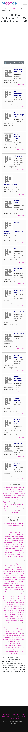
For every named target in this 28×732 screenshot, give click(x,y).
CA (21, 497)
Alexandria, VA (15, 510)
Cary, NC (6, 507)
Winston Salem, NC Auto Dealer (13, 569)
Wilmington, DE (17, 499)
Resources (11, 718)
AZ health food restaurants (11, 487)
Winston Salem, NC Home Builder (14, 630)
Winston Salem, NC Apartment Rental (13, 523)
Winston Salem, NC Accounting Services (13, 560)
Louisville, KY (8, 505)
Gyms (22, 714)
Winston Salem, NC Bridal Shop (14, 649)
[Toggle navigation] (25, 3)
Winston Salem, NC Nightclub (15, 542)
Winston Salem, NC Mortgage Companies (14, 628)
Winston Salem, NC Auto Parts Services (14, 571)
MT (22, 505)
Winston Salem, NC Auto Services (13, 544)
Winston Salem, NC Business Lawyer (13, 608)
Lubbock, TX (20, 508)
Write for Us (21, 716)
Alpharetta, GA (7, 503)
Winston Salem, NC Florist (18, 585)
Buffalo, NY (20, 507)
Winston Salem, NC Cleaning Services (13, 525)
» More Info (20, 85)
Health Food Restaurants (13, 9)
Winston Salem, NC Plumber (11, 527)
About (18, 718)
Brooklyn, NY (13, 507)
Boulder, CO (9, 499)
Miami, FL (14, 501)
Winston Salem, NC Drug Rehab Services (14, 647)
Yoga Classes (15, 714)
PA (5, 508)
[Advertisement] (14, 42)
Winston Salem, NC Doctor (16, 591)
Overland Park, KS (19, 503)
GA (13, 503)
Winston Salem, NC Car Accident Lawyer (14, 610)
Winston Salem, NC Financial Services (13, 631)
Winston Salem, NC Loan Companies (13, 633)
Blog (9, 714)
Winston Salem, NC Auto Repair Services (14, 573)
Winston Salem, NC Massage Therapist (14, 635)
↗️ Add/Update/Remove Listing (14, 63)
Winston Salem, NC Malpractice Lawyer (13, 639)
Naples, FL (21, 501)
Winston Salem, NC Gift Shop (11, 546)
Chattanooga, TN (11, 508)
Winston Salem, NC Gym (16, 626)
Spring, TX (7, 510)
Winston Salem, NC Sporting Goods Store (14, 564)
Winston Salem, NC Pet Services (13, 637)
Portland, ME (16, 505)
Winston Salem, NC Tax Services (13, 562)
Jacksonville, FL (7, 501)
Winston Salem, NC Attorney (16, 567)
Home (3, 9)
